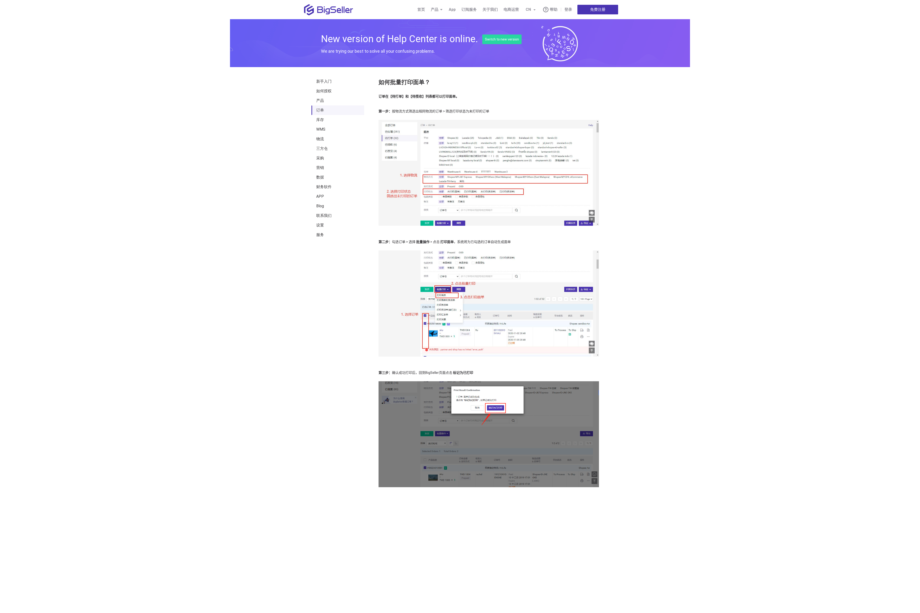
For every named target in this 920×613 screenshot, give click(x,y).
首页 (421, 9)
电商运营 (511, 9)
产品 (434, 9)
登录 (568, 9)
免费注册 (597, 9)
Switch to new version (502, 39)
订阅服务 (469, 9)
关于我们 (490, 9)
